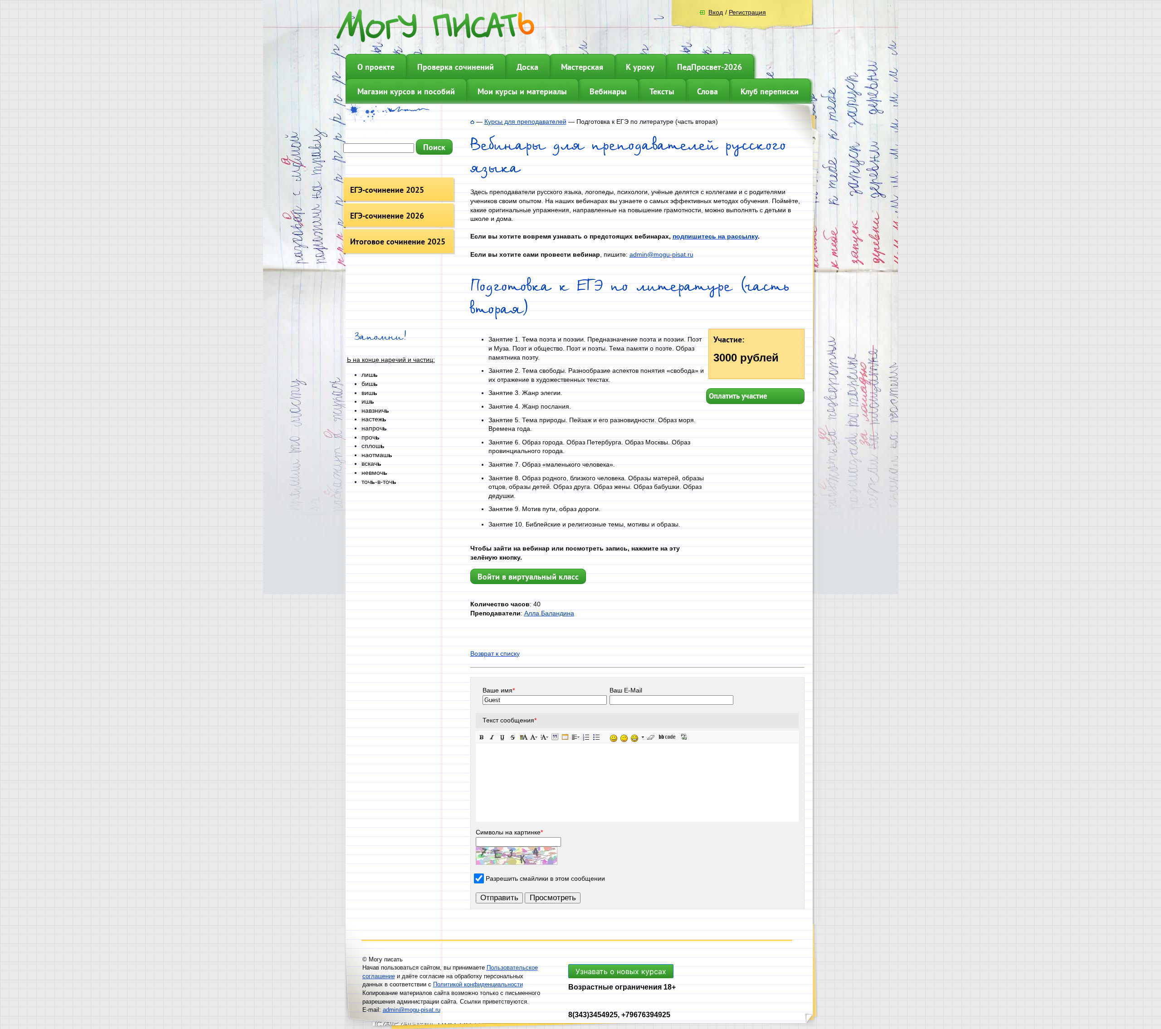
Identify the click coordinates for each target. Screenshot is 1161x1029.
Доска (527, 67)
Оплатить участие (738, 396)
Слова (707, 91)
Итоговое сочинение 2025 (397, 241)
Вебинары (608, 91)
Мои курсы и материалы (522, 91)
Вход (715, 12)
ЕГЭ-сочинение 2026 (387, 215)
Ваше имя (499, 690)
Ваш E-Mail (626, 690)
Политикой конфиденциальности (478, 984)
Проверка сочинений (455, 67)
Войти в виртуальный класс (528, 576)
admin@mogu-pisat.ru (661, 254)
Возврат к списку (495, 653)
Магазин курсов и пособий (406, 91)
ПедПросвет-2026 (709, 67)
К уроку (640, 67)
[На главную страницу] (472, 121)
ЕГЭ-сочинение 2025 (387, 190)
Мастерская (582, 67)
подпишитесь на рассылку (715, 236)
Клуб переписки (770, 91)
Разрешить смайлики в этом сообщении (545, 878)
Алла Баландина (549, 613)
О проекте (376, 67)
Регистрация (747, 12)
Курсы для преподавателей (525, 121)
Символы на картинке (509, 832)
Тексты (661, 91)
